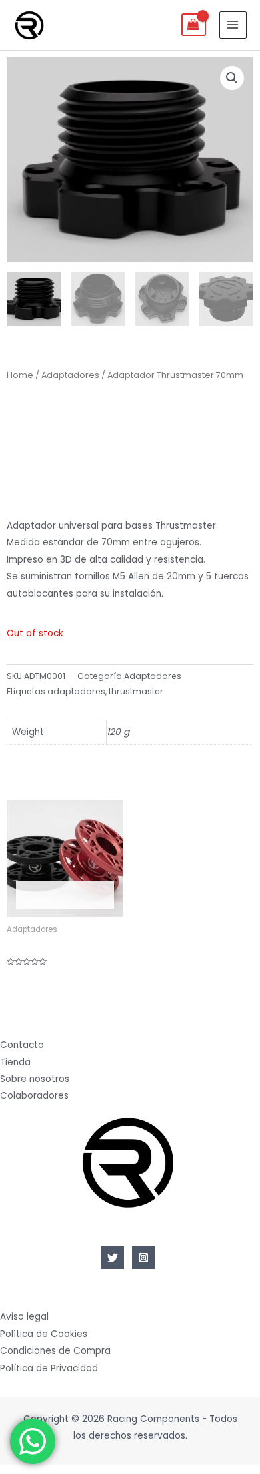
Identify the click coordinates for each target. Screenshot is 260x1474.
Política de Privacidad (49, 1368)
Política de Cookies (43, 1334)
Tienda (15, 1062)
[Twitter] (112, 1257)
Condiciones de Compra (55, 1350)
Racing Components (93, 24)
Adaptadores (70, 375)
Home (20, 375)
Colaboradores (34, 1095)
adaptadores (76, 691)
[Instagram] (143, 1257)
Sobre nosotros (34, 1079)
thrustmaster (136, 691)
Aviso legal (24, 1316)
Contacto (22, 1045)
